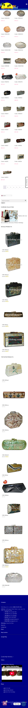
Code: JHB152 (5, 475)
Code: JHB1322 (5, 274)
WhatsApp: (3, 623)
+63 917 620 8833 (9, 623)
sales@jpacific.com (14, 621)
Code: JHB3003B (5, 585)
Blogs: (2, 629)
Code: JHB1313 (5, 540)
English (4, 195)
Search (3, 202)
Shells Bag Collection (9, 690)
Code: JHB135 (5, 324)
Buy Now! (9, 13)
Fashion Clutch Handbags (10, 691)
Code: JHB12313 (5, 349)
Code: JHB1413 (5, 405)
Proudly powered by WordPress (8, 702)
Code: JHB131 (5, 299)
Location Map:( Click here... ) (7, 656)
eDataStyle (14, 703)
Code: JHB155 (5, 515)
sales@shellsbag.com (14, 619)
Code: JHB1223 (5, 430)
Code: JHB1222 (5, 565)
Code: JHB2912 (5, 495)
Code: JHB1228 (5, 455)
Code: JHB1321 (5, 249)
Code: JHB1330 (5, 380)
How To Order (7, 688)
